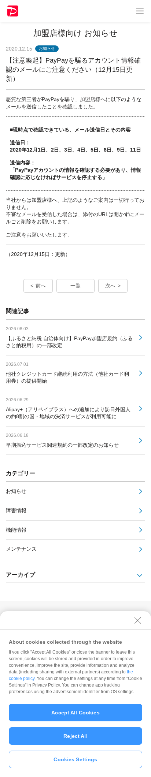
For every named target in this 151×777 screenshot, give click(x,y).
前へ (41, 286)
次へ (110, 286)
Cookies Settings (75, 759)
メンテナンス (21, 549)
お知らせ (16, 491)
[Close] (137, 620)
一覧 (75, 286)
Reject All (75, 736)
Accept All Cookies (75, 712)
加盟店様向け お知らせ (75, 33)
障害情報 (16, 510)
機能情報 (16, 530)
